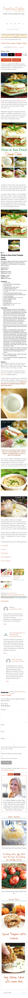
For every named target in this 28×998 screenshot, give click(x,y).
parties (16, 596)
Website (3, 738)
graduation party (4, 596)
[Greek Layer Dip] (6, 572)
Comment (3, 709)
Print (3, 252)
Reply (4, 624)
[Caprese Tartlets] (6, 584)
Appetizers (8, 593)
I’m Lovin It (3, 549)
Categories (17, 774)
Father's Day (21, 594)
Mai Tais (8, 186)
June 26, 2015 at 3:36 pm (15, 636)
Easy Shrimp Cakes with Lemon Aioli (14, 979)
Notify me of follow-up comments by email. (11, 753)
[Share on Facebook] (4, 54)
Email (2, 731)
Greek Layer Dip (5, 575)
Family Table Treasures (13, 11)
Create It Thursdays (6, 561)
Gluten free (14, 593)
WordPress (16, 994)
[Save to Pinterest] (18, 54)
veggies (7, 597)
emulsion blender (15, 594)
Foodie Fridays (4, 553)
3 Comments (21, 47)
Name (3, 724)
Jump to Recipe (6, 59)
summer (20, 596)
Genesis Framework (9, 994)
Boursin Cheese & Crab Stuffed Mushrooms (17, 577)
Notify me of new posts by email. (9, 758)
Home (2, 39)
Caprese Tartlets (5, 588)
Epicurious (3, 374)
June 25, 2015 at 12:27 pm (15, 609)
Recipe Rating (4, 703)
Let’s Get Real (4, 545)
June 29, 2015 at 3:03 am (18, 661)
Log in (21, 994)
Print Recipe (17, 59)
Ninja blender (12, 596)
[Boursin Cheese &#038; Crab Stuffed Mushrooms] (18, 572)
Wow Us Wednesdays (6, 557)
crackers (9, 594)
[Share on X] (11, 54)
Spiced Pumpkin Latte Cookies (14, 936)
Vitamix (11, 597)
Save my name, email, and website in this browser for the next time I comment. (13, 748)
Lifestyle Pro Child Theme (17, 992)
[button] (1, 259)
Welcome (10, 774)
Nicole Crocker (15, 659)
